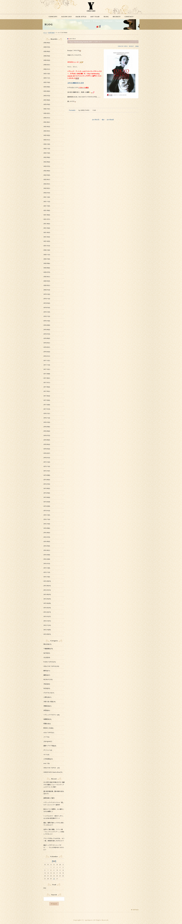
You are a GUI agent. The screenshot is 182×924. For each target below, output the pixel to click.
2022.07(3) (46, 166)
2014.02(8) (46, 559)
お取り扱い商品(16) (49, 702)
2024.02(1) (46, 113)
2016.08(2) (46, 431)
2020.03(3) (46, 281)
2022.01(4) (46, 193)
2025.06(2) (46, 100)
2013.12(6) (46, 568)
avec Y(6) (46, 763)
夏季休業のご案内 (48, 798)
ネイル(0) (46, 754)
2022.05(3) (46, 175)
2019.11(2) (46, 299)
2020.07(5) (46, 272)
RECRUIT (131, 46)
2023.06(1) (46, 122)
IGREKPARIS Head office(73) (52, 772)
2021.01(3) (46, 246)
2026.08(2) (46, 43)
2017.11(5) (46, 365)
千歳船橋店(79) (48, 649)
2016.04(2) (46, 444)
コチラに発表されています (75, 83)
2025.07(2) (46, 95)
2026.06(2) (46, 51)
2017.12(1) (46, 360)
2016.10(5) (46, 422)
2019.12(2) (46, 294)
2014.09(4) (46, 528)
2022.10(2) (46, 153)
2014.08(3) (46, 532)
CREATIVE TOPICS (122, 46)
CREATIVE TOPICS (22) (51, 768)
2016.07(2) (46, 435)
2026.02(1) (46, 65)
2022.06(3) (46, 171)
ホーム (45, 32)
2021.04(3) (46, 232)
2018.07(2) (46, 334)
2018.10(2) (46, 321)
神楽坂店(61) (47, 706)
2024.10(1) (46, 109)
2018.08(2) (46, 329)
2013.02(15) (47, 612)
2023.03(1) (46, 131)
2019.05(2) (46, 303)
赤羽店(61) (46, 710)
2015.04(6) (46, 497)
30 (54, 878)
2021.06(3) (46, 224)
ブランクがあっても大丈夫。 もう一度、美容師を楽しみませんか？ (53, 839)
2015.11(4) (46, 466)
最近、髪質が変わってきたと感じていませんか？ (53, 824)
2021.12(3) (46, 197)
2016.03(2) (46, 449)
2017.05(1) (46, 391)
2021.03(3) (46, 237)
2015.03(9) (46, 502)
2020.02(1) (46, 285)
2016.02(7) (46, 453)
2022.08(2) (46, 162)
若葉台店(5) (47, 724)
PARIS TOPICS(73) (49, 662)
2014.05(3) (46, 546)
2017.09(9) (46, 374)
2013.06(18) (47, 594)
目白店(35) (46, 688)
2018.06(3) (46, 338)
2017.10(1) (46, 369)
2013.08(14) (47, 586)
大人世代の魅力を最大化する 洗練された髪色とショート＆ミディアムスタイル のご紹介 (53, 784)
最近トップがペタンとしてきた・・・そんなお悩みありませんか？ (53, 847)
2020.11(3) (46, 254)
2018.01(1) (46, 356)
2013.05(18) (47, 599)
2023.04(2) (46, 126)
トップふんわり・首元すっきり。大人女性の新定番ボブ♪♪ (53, 817)
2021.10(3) (46, 206)
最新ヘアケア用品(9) (49, 746)
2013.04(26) (47, 603)
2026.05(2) (46, 56)
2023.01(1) (46, 140)
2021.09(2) (46, 210)
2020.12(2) (46, 250)
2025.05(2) (46, 104)
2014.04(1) (46, 550)
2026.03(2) (46, 60)
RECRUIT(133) (48, 679)
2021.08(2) (46, 215)
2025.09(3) (46, 87)
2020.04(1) (46, 276)
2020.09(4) (46, 263)
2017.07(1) (46, 382)
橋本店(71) (46, 671)
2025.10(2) (46, 82)
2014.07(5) (46, 537)
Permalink (72, 110)
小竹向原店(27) (48, 759)
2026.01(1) (46, 69)
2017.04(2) (46, 396)
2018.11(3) (46, 316)
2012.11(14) (47, 625)
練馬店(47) (46, 675)
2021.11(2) (46, 201)
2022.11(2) (46, 148)
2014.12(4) (46, 515)
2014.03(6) (46, 555)
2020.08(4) (46, 268)
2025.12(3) (46, 73)
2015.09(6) (46, 475)
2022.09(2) (46, 157)
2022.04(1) (46, 179)
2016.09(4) (46, 427)
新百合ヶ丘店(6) (48, 728)
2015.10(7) (46, 471)
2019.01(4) (46, 307)
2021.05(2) (46, 228)
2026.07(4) (46, 47)
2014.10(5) (46, 524)
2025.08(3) (46, 91)
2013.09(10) (47, 581)
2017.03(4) (46, 400)
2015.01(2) (46, 510)
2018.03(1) (46, 347)
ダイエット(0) (47, 750)
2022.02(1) (46, 188)
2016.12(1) (46, 413)
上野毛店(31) (47, 697)
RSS (44, 888)
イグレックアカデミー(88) (51, 715)
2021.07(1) (46, 219)
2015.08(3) (46, 480)
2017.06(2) (46, 387)
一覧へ (103, 120)
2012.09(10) (47, 634)
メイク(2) (46, 737)
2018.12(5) (46, 312)
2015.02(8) (46, 506)
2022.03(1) (46, 184)
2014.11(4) (46, 519)
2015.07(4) (46, 484)
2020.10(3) (46, 259)
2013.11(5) (46, 572)
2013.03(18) (47, 608)
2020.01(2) (46, 290)
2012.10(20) (47, 630)
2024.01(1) (46, 118)
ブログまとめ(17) (48, 693)
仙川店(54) (46, 653)
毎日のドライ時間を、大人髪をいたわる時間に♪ (53, 810)
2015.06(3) (46, 488)
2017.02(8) (46, 405)
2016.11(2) (46, 418)
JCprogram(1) (47, 741)
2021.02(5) (46, 241)
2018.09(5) (46, 325)
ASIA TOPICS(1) (48, 732)
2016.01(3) (46, 457)
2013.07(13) (47, 590)
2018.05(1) (46, 343)
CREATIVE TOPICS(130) (51, 666)
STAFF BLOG (51, 32)
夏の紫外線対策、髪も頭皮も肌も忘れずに (53, 792)
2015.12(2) (46, 462)
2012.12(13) (47, 621)
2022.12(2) (46, 144)
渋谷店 (137, 46)
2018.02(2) (46, 352)
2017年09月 (110, 120)
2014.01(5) (46, 563)
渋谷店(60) (46, 684)
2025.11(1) (46, 78)
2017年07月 (95, 120)
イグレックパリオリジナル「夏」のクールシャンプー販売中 (53, 804)
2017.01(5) (46, 409)
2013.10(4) (46, 577)
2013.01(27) (47, 616)
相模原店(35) (47, 719)
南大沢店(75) (47, 644)
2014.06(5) (46, 541)
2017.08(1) (46, 378)
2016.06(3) (46, 440)
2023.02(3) (46, 135)
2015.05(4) (46, 493)
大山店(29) (46, 657)
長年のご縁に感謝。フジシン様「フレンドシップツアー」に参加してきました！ (53, 831)
